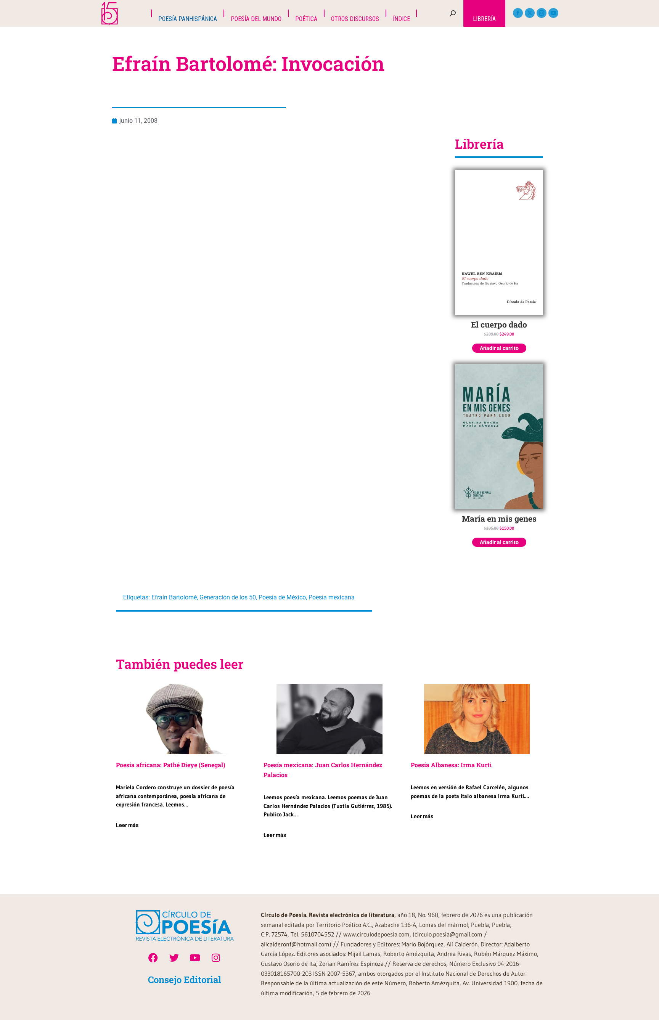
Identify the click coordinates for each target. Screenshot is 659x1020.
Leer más (127, 825)
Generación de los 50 (227, 597)
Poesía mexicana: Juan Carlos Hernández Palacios (323, 770)
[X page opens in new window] (530, 13)
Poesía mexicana (332, 597)
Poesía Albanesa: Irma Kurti (451, 765)
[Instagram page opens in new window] (541, 13)
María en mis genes (499, 518)
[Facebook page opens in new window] (518, 13)
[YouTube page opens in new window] (553, 13)
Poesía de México (282, 597)
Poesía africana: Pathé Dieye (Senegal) (170, 765)
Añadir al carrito (499, 348)
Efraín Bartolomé (174, 597)
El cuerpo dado (499, 324)
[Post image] (182, 719)
